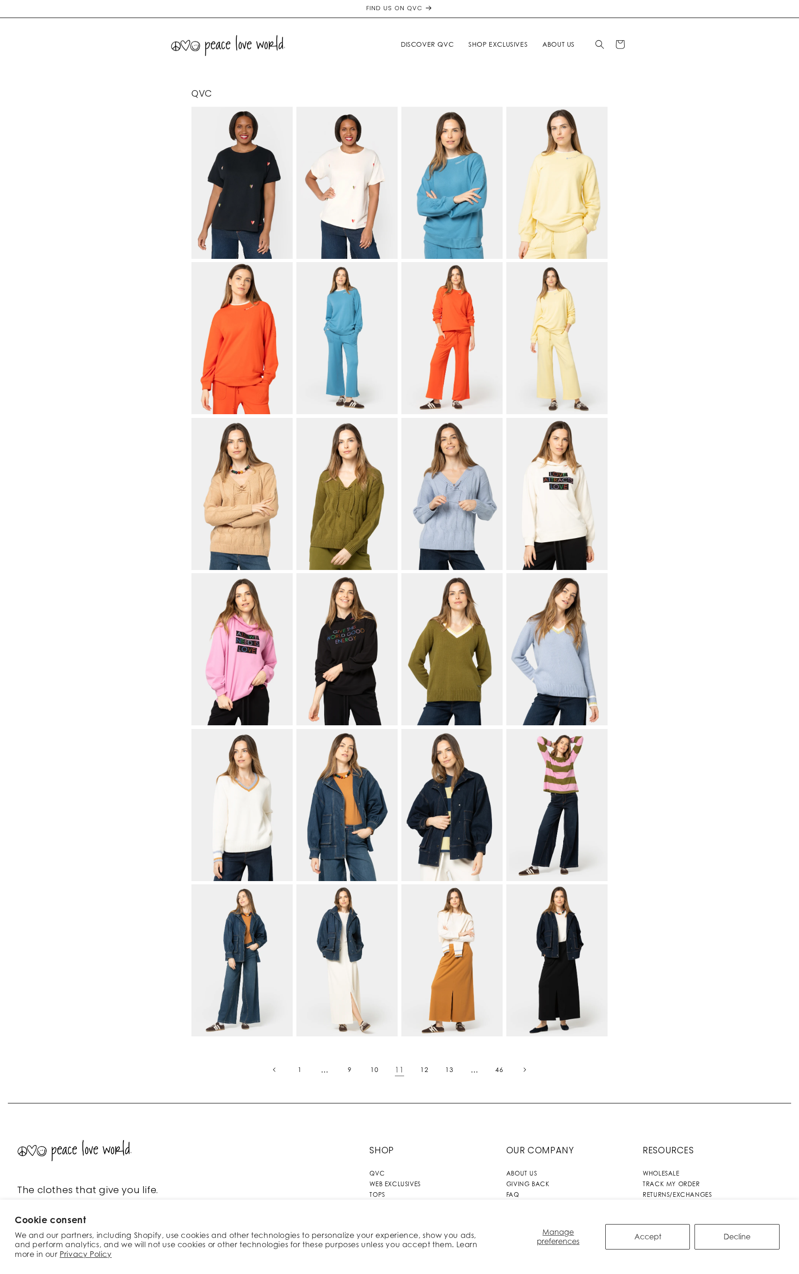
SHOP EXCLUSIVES (498, 44)
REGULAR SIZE (347, 310)
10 (374, 1069)
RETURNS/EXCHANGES (677, 1194)
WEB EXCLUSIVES (394, 1184)
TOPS (377, 1194)
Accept (647, 1236)
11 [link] (399, 1069)
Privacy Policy (85, 1254)
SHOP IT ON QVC (242, 154)
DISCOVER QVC (427, 44)
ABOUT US (521, 1173)
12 (424, 1069)
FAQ (512, 1194)
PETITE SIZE (347, 323)
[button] (429, 44)
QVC (377, 1173)
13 (449, 1069)
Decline (737, 1236)
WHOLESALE (661, 1173)
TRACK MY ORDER (671, 1184)
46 (499, 1069)
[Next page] (524, 1070)
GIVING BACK (528, 1184)
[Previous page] (274, 1070)
